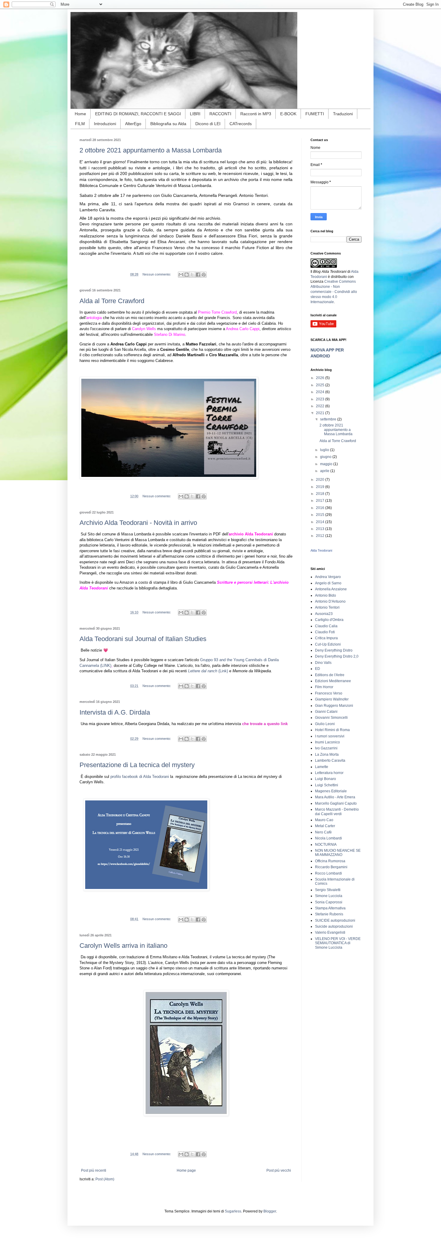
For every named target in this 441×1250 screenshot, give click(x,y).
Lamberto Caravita (330, 760)
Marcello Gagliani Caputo (336, 803)
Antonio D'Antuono (330, 601)
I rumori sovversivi (329, 736)
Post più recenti (93, 1170)
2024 (320, 392)
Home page (186, 1170)
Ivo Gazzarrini (326, 748)
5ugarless (233, 1211)
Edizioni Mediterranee (333, 681)
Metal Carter (325, 826)
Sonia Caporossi (328, 902)
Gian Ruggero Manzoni (334, 705)
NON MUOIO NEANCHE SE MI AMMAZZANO (338, 852)
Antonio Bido (325, 595)
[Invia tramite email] (181, 275)
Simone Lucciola (328, 896)
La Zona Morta (327, 754)
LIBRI (195, 113)
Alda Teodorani (321, 550)
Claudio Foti (325, 632)
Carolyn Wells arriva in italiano (123, 945)
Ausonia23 (324, 614)
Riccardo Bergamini (331, 867)
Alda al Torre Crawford (112, 301)
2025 (320, 385)
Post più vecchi (278, 1170)
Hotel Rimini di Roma (332, 730)
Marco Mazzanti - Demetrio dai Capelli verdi (337, 811)
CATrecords (241, 123)
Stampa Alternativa (330, 908)
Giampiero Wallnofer (332, 699)
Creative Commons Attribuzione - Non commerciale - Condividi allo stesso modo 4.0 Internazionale (333, 291)
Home (80, 113)
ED (317, 669)
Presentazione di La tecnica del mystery (137, 765)
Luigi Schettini (326, 785)
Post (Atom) (104, 1179)
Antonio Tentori (327, 607)
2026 (320, 378)
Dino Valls (323, 663)
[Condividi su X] (192, 275)
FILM (80, 123)
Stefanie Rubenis (329, 914)
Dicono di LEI (207, 123)
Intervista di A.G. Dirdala (115, 712)
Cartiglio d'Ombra (329, 620)
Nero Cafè (323, 832)
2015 (320, 515)
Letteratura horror (329, 773)
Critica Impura (326, 638)
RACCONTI (220, 113)
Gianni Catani (326, 711)
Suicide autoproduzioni (334, 926)
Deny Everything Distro (333, 650)
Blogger (269, 1211)
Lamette (321, 767)
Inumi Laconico (327, 742)
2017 (320, 500)
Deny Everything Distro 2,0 (336, 656)
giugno (326, 457)
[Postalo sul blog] (187, 275)
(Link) (223, 671)
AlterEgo (133, 123)
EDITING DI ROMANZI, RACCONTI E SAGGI (138, 113)
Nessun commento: (157, 274)
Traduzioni (343, 113)
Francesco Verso (328, 693)
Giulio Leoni (325, 724)
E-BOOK (288, 113)
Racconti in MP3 (255, 113)
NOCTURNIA (326, 844)
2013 (320, 529)
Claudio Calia (326, 626)
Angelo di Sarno (328, 583)
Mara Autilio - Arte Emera (335, 797)
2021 (320, 413)
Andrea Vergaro (328, 577)
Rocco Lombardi (328, 873)
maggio (326, 464)
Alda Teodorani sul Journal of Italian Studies (143, 639)
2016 (320, 508)
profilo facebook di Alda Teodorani (140, 776)
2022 (320, 406)
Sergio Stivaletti (327, 890)
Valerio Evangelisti (330, 932)
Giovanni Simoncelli (331, 717)
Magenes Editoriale (331, 791)
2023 (320, 399)
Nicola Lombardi (328, 838)
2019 (320, 487)
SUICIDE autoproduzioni (335, 920)
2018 (320, 494)
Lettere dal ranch (203, 671)
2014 (320, 522)
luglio (325, 450)
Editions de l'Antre (329, 675)
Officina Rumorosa (330, 861)
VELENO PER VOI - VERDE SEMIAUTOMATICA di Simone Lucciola (338, 943)
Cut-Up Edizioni (328, 644)
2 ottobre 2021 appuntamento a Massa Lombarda (151, 150)
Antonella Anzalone (331, 589)
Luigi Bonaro (325, 779)
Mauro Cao (324, 820)
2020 (320, 479)
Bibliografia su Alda (168, 123)
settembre (328, 419)
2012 (320, 536)
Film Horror (324, 687)
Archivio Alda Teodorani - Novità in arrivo (138, 522)
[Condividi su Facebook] (198, 275)
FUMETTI (314, 113)
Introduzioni (105, 123)
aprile (325, 471)
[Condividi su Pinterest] (204, 275)
